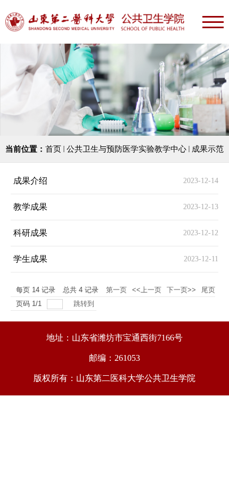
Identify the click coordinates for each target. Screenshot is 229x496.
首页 (53, 149)
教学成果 (30, 206)
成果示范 (208, 149)
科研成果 (30, 232)
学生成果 (30, 258)
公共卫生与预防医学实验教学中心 (126, 149)
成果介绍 (30, 180)
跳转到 (84, 304)
